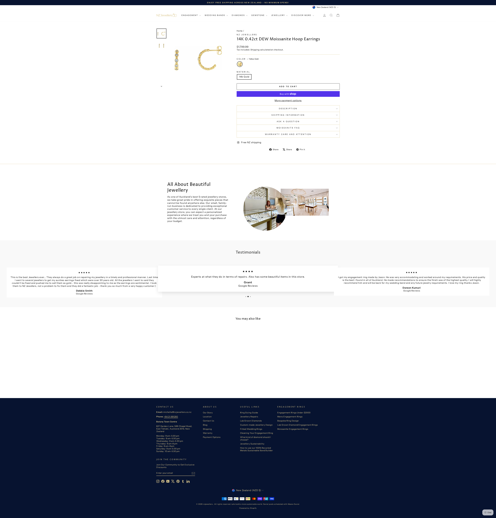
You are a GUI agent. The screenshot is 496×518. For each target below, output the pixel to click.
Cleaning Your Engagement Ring (256, 433)
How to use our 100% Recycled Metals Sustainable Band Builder (256, 449)
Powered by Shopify (248, 508)
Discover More (301, 15)
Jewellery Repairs (249, 416)
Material (243, 72)
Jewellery (278, 15)
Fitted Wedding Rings (251, 429)
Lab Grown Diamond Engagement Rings (297, 425)
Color (248, 59)
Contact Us (208, 421)
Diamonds (239, 15)
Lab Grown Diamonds (251, 421)
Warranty (207, 433)
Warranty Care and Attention (288, 134)
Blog (205, 425)
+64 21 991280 (171, 416)
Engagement (190, 15)
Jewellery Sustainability (252, 444)
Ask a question (288, 121)
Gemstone (258, 15)
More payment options (288, 100)
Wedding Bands (215, 15)
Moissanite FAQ (288, 128)
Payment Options (212, 437)
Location (207, 416)
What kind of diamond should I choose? (255, 438)
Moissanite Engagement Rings (292, 429)
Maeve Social (293, 504)
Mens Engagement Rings (290, 416)
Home (240, 31)
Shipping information (288, 115)
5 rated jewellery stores (212, 196)
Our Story (208, 412)
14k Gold (244, 76)
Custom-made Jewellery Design (256, 425)
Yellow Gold (239, 64)
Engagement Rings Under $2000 (293, 412)
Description (288, 108)
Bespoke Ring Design (288, 421)
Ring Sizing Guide (249, 412)
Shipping (254, 49)
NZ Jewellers (247, 34)
